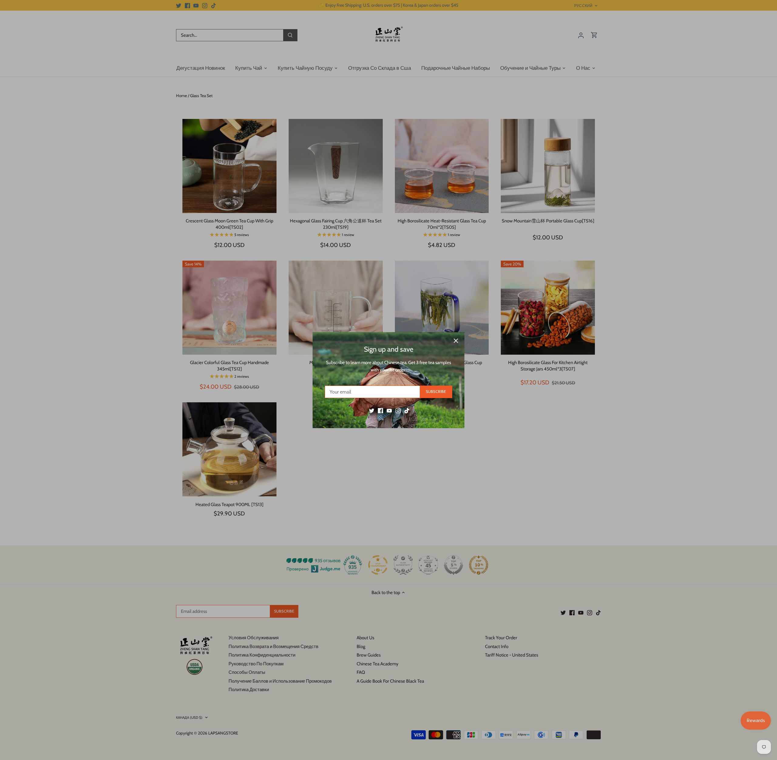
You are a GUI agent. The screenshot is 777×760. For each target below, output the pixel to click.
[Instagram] (398, 410)
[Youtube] (389, 410)
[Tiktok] (406, 410)
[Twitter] (371, 410)
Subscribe (436, 391)
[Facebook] (380, 410)
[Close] (456, 340)
